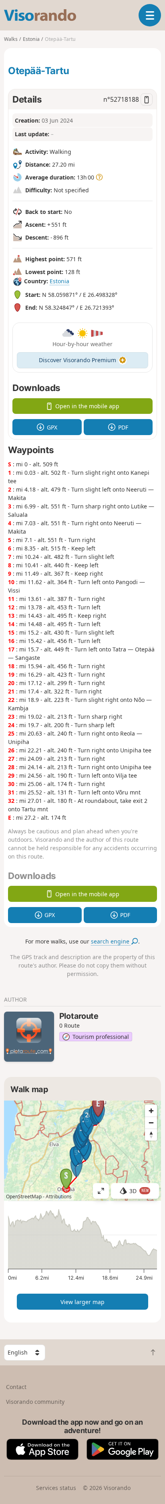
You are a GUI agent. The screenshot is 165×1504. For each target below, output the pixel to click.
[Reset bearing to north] (151, 1135)
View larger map (82, 1302)
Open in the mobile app (87, 406)
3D (139, 1191)
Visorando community (35, 1401)
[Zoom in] (151, 1111)
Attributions (59, 1196)
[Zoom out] (151, 1123)
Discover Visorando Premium (77, 360)
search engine (111, 941)
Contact (16, 1387)
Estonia (59, 281)
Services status (56, 1488)
